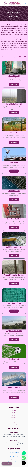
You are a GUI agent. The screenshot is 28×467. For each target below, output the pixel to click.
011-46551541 (14, 456)
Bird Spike (14, 162)
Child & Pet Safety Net (14, 247)
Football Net (14, 359)
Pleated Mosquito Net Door (14, 275)
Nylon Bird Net (14, 191)
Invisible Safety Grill (14, 104)
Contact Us (14, 424)
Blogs (14, 422)
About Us (14, 412)
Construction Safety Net (14, 303)
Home (11, 16)
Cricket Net (14, 132)
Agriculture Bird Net (14, 331)
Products (14, 415)
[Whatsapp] (24, 458)
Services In (14, 417)
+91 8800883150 (14, 452)
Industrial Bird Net (14, 219)
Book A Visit (6, 464)
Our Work (14, 419)
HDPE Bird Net (14, 76)
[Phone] (24, 453)
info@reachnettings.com (14, 461)
